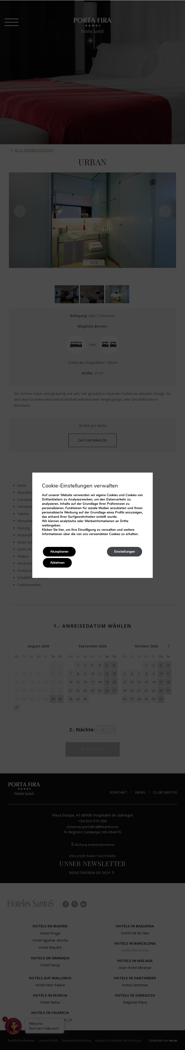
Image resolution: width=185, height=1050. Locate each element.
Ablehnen (57, 562)
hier (61, 530)
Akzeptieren (59, 551)
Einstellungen (124, 551)
